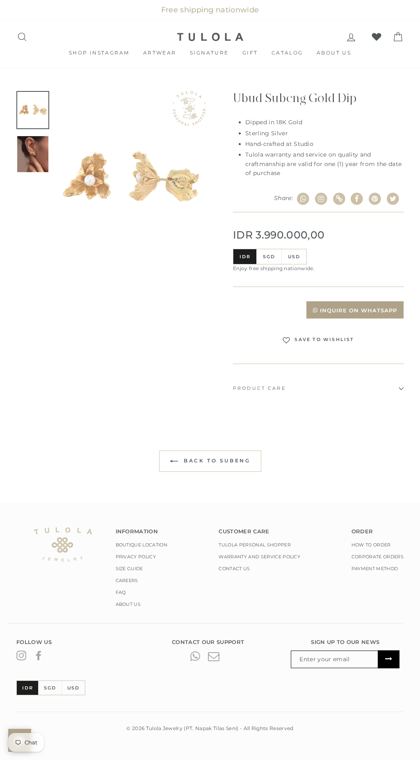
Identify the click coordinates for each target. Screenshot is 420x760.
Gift (250, 53)
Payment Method (375, 568)
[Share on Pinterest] (375, 199)
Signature (209, 53)
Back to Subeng (216, 460)
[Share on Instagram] (321, 199)
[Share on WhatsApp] (303, 199)
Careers (127, 580)
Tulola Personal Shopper (254, 545)
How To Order (371, 545)
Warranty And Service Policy (259, 557)
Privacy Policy (136, 557)
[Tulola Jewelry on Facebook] (38, 655)
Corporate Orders (378, 557)
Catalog (287, 53)
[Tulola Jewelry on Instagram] (21, 655)
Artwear (159, 53)
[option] (130, 178)
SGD (269, 256)
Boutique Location (142, 545)
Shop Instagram (99, 53)
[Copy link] (339, 199)
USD (294, 256)
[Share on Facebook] (357, 199)
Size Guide (129, 568)
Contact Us (234, 568)
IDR (245, 256)
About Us (334, 53)
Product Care (259, 388)
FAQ (121, 592)
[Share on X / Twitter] (393, 199)
